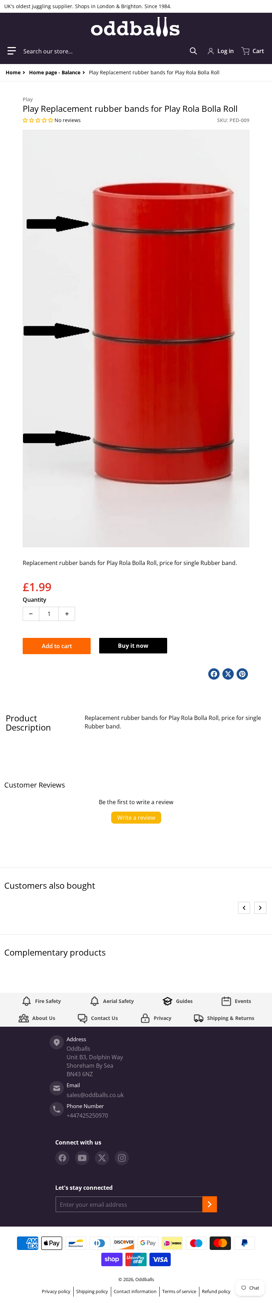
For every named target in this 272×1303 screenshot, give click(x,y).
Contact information (135, 1291)
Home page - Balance (54, 72)
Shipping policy (92, 1291)
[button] (11, 51)
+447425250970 (87, 1115)
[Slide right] (260, 908)
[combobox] (110, 51)
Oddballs (144, 1279)
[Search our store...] (193, 51)
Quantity (34, 600)
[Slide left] (244, 908)
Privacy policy (56, 1291)
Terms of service (179, 1291)
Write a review (136, 817)
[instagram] (122, 1158)
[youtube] (82, 1158)
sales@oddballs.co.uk (95, 1095)
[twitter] (102, 1158)
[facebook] (62, 1158)
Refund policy (216, 1291)
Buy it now (133, 646)
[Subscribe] (209, 1204)
